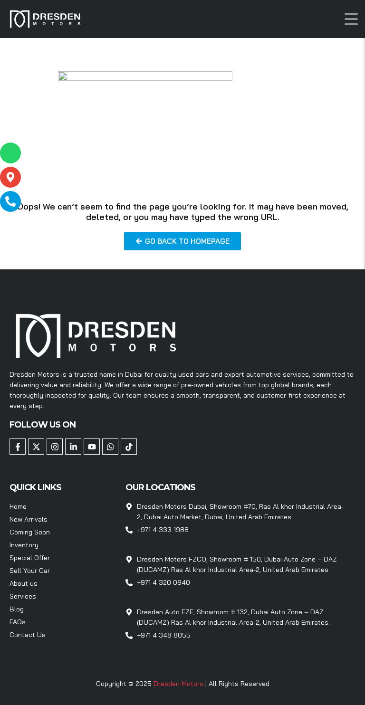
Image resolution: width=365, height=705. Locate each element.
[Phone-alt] (10, 201)
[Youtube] (92, 446)
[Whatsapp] (110, 446)
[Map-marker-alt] (10, 177)
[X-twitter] (36, 446)
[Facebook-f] (18, 446)
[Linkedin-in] (73, 446)
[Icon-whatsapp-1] (10, 153)
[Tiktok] (129, 446)
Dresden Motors (179, 683)
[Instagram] (55, 446)
